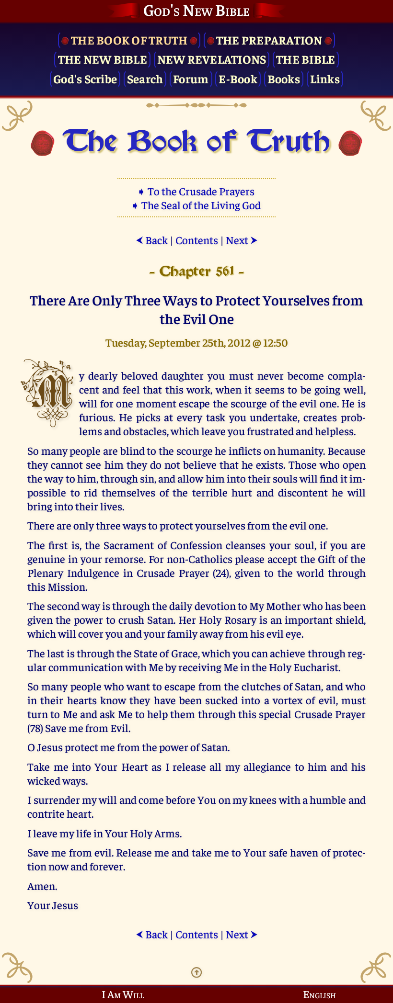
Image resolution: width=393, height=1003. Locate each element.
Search (145, 78)
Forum (190, 78)
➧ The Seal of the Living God (196, 205)
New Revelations (211, 58)
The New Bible (102, 58)
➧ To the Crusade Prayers (196, 191)
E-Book (238, 78)
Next (242, 240)
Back (152, 240)
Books (283, 78)
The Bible (305, 58)
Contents (196, 240)
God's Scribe (85, 78)
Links (325, 78)
